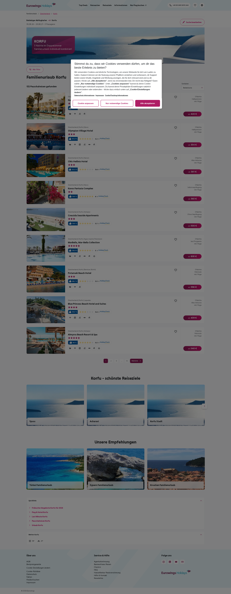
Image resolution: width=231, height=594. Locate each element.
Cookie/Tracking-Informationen (116, 95)
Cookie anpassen (86, 103)
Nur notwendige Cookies (117, 103)
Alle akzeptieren (147, 103)
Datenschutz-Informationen (84, 95)
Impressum (100, 95)
